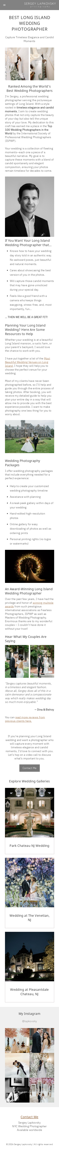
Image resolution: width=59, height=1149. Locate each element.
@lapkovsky (29, 1021)
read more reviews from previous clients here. (25, 719)
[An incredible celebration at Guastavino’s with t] (41, 1090)
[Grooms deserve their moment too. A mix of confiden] (17, 1090)
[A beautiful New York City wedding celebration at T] (41, 1040)
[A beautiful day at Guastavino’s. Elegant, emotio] (17, 1040)
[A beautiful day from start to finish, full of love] (17, 1065)
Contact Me (30, 768)
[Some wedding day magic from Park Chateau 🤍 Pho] (41, 1065)
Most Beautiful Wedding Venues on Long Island (27, 362)
